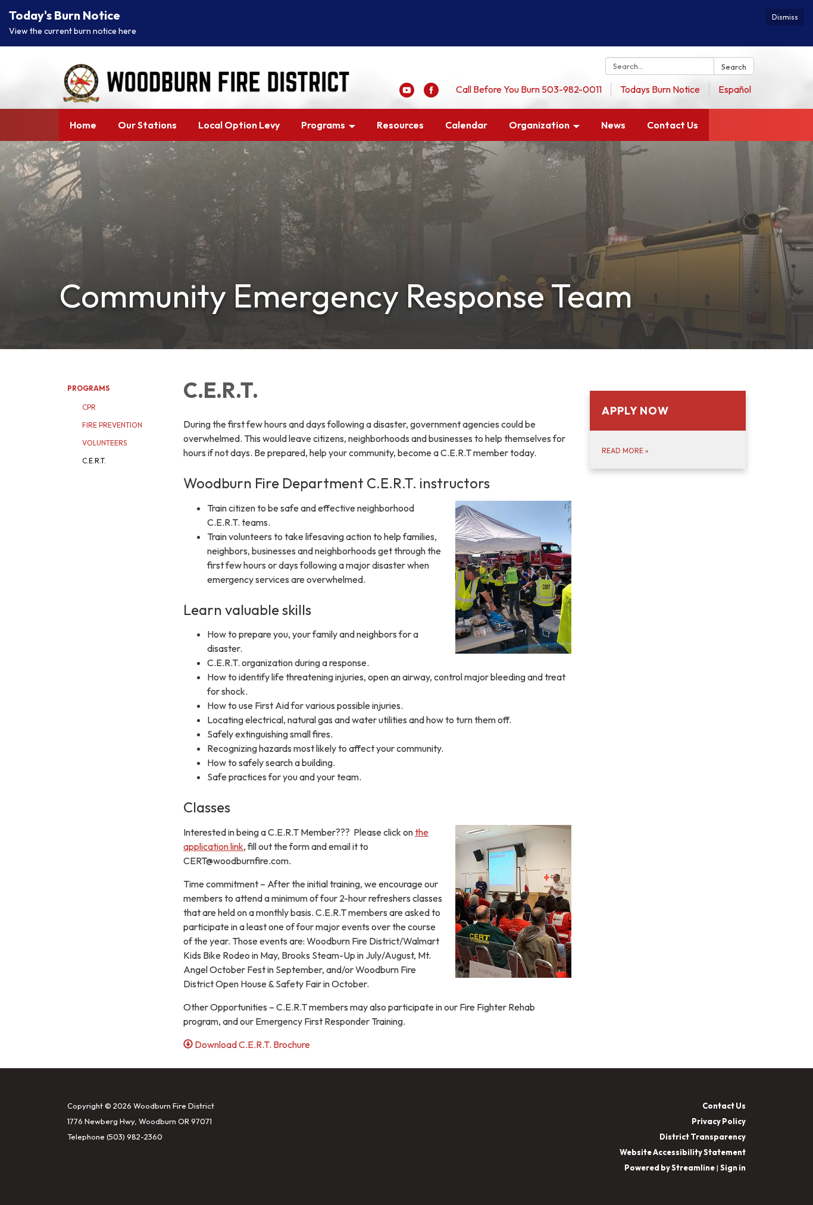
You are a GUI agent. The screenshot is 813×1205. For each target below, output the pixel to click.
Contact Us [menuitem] (672, 125)
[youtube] (406, 94)
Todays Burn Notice (660, 89)
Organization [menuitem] (539, 125)
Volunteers (104, 442)
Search (733, 66)
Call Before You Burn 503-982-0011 (529, 89)
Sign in (733, 1167)
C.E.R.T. (94, 460)
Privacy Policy (719, 1121)
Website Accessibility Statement (683, 1152)
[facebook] (431, 94)
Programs (88, 388)
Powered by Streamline (669, 1167)
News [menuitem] (613, 125)
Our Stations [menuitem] (147, 125)
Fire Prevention (112, 425)
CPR (89, 407)
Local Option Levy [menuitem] (239, 125)
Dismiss (785, 16)
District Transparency (702, 1136)
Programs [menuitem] (323, 125)
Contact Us (724, 1105)
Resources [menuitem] (400, 125)
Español (734, 89)
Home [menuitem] (83, 125)
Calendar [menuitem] (466, 125)
